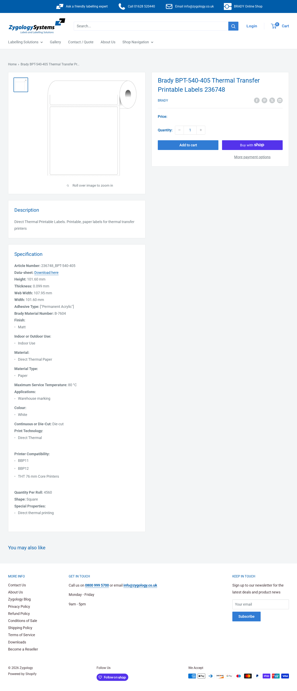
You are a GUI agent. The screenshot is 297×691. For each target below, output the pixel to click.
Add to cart (188, 145)
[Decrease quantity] (179, 130)
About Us (108, 42)
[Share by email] (280, 100)
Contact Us (17, 585)
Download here (46, 272)
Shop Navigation (135, 42)
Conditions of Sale (22, 621)
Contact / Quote (81, 42)
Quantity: (165, 130)
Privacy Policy (19, 606)
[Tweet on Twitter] (272, 100)
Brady (163, 100)
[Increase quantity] (201, 130)
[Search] (233, 26)
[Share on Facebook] (257, 100)
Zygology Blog (19, 599)
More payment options (252, 157)
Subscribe (246, 616)
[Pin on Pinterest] (264, 100)
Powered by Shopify (22, 674)
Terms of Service (21, 635)
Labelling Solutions (23, 42)
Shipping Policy (20, 628)
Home (12, 64)
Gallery (55, 42)
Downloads (17, 642)
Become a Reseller (23, 649)
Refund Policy (19, 613)
